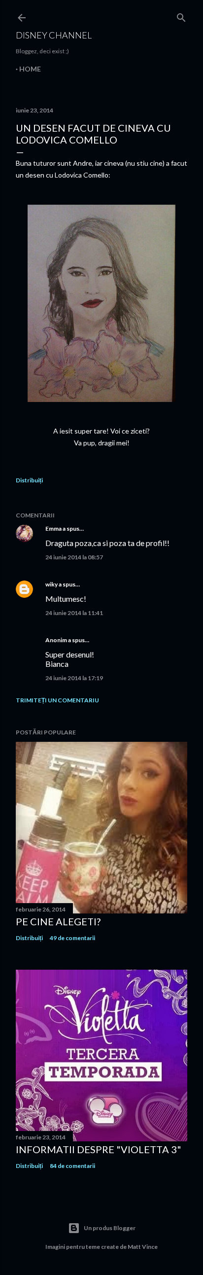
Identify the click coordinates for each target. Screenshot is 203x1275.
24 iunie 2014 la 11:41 (74, 613)
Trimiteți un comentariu (57, 700)
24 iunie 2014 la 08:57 (74, 557)
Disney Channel (54, 35)
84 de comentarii (72, 1165)
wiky (51, 584)
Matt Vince (143, 1246)
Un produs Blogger (109, 1228)
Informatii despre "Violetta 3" (98, 1149)
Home (30, 69)
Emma (53, 528)
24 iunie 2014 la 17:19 (74, 678)
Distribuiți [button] (29, 480)
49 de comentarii (72, 938)
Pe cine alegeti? (58, 921)
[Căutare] (181, 15)
